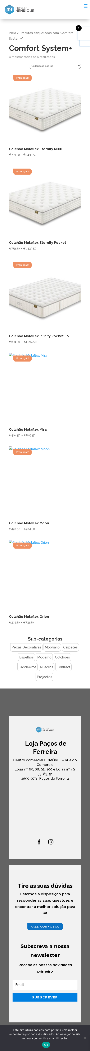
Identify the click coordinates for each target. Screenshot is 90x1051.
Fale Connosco (45, 926)
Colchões (62, 657)
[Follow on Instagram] (51, 842)
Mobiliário (52, 647)
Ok (46, 1044)
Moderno (44, 657)
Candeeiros (27, 667)
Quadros (46, 667)
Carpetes (70, 647)
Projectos (44, 677)
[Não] (85, 1038)
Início (12, 33)
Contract (63, 667)
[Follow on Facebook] (39, 842)
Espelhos (26, 657)
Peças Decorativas (26, 647)
